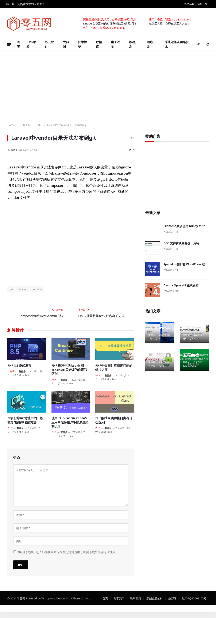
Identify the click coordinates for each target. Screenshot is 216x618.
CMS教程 (31, 44)
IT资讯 (10, 371)
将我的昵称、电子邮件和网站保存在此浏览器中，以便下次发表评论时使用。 (68, 552)
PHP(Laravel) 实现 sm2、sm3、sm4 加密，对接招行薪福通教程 (193, 327)
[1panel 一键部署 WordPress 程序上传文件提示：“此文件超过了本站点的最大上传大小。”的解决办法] (152, 269)
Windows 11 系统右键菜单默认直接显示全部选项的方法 (159, 327)
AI (199, 44)
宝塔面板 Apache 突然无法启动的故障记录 (158, 355)
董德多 (14, 149)
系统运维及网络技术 (177, 44)
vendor (37, 289)
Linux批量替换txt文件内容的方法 (101, 316)
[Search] (208, 44)
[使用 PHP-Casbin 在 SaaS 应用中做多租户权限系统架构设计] (70, 402)
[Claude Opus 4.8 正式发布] (152, 290)
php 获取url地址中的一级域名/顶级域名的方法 (25, 420)
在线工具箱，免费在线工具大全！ (169, 23)
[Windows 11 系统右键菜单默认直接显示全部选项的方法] (159, 332)
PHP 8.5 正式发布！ (20, 365)
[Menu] (9, 44)
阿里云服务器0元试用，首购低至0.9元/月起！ (111, 19)
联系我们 (135, 598)
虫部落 (172, 598)
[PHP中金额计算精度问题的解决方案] (114, 349)
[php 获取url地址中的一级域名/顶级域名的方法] (26, 402)
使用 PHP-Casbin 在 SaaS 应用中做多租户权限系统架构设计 (70, 422)
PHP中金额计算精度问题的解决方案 (113, 367)
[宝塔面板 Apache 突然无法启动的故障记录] (159, 360)
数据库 (99, 44)
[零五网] (29, 23)
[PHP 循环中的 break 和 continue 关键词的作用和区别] (70, 349)
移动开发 (133, 44)
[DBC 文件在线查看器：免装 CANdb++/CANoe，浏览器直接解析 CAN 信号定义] (152, 248)
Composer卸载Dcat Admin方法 (41, 316)
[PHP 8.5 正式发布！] (26, 349)
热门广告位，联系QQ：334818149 (170, 19)
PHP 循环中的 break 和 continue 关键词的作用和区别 (69, 369)
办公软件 (49, 44)
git (11, 289)
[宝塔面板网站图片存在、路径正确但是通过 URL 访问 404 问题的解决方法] (194, 360)
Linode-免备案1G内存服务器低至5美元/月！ (110, 23)
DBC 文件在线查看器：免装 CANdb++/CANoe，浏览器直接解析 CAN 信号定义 (185, 243)
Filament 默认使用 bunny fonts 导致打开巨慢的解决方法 (184, 226)
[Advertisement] (70, 242)
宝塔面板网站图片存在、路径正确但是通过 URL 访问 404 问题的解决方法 (193, 355)
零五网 (21, 598)
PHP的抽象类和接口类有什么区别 (113, 420)
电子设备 (115, 44)
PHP (131, 149)
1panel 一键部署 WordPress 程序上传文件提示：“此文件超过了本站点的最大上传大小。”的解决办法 (185, 264)
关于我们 (118, 598)
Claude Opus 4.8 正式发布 (180, 285)
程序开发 (151, 44)
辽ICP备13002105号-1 (195, 598)
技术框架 (82, 44)
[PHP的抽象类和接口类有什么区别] (114, 402)
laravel (22, 289)
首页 (18, 44)
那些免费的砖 (154, 598)
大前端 (66, 44)
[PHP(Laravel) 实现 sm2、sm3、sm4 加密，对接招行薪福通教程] (194, 332)
